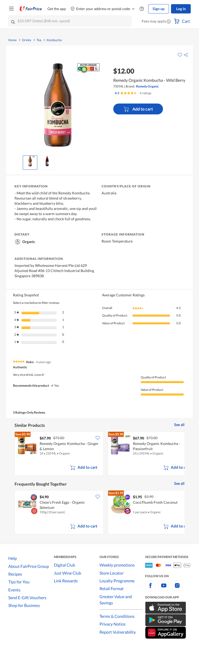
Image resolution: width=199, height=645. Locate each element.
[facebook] (150, 588)
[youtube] (164, 588)
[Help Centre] (141, 8)
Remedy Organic (147, 86)
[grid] (99, 454)
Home (12, 40)
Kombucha (54, 40)
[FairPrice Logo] (31, 9)
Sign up (159, 8)
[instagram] (177, 588)
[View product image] (30, 161)
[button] (169, 21)
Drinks (26, 40)
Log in (181, 8)
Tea (39, 40)
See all (179, 424)
